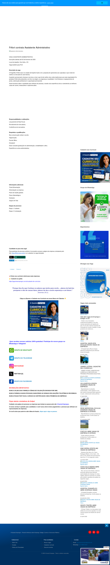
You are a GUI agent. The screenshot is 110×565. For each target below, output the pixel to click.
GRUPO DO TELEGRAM (23, 358)
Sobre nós (14, 542)
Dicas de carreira (48, 547)
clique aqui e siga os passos (48, 411)
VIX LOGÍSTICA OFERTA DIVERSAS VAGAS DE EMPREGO (88, 385)
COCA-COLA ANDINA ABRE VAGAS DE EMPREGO (89, 467)
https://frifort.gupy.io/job (18, 253)
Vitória (82, 341)
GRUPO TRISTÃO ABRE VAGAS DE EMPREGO (88, 506)
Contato (14, 545)
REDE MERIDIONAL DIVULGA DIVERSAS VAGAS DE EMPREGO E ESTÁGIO (90, 409)
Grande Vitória (84, 364)
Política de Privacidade (18, 547)
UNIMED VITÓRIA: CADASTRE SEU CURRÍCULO (90, 367)
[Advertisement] (55, 23)
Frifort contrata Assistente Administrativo (29, 47)
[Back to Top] (106, 525)
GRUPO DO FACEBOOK (23, 381)
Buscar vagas (47, 542)
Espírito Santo (84, 314)
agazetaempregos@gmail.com (84, 542)
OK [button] (102, 3)
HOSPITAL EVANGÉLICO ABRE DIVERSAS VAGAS (88, 489)
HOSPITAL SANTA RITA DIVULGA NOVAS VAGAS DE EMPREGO (90, 344)
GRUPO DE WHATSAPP (23, 350)
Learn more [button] (50, 3)
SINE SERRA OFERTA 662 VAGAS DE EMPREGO (89, 449)
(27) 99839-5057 (83, 544)
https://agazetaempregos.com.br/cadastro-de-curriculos (24, 281)
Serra (81, 446)
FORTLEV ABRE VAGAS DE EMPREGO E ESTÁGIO (89, 432)
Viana (81, 503)
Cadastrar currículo (49, 545)
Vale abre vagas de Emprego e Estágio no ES (90, 317)
